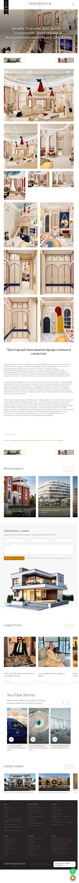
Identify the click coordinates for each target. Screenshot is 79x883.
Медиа (6, 814)
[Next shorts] (68, 703)
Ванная (6, 850)
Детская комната (8, 848)
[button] (65, 469)
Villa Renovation (32, 818)
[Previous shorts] (63, 703)
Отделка (54, 804)
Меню (5, 804)
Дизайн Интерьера (33, 804)
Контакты (6, 816)
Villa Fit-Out (55, 807)
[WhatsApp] (73, 871)
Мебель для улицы (9, 841)
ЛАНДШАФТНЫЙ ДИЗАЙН (35, 839)
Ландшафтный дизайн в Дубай (60, 848)
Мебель (6, 836)
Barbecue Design (56, 820)
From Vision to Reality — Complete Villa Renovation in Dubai (16, 748)
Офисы (6, 846)
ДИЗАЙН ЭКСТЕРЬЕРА (34, 811)
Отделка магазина (57, 814)
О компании (7, 807)
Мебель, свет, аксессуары (59, 846)
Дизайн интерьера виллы (35, 807)
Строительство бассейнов (35, 848)
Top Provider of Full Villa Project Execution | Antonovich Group (38, 748)
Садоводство (31, 841)
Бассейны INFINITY (33, 850)
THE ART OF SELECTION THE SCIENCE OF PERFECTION (60, 747)
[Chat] (73, 878)
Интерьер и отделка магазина (36, 816)
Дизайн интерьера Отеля (59, 852)
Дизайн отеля (31, 814)
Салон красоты (32, 821)
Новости (6, 811)
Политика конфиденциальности (63, 558)
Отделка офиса (56, 811)
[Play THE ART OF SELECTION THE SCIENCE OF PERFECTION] (61, 726)
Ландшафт (31, 836)
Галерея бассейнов (33, 855)
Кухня (5, 855)
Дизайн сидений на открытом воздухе (62, 822)
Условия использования (10, 824)
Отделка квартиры (57, 809)
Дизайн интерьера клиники (35, 825)
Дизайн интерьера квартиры (36, 809)
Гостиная (6, 852)
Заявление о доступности (11, 830)
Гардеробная (7, 843)
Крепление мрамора (57, 824)
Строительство (8, 809)
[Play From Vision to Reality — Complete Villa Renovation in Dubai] (17, 726)
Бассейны (30, 843)
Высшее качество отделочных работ (62, 841)
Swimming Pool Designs (34, 846)
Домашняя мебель (9, 839)
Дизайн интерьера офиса (35, 823)
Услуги (53, 836)
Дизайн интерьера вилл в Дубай (61, 839)
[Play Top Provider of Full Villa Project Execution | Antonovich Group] (39, 726)
